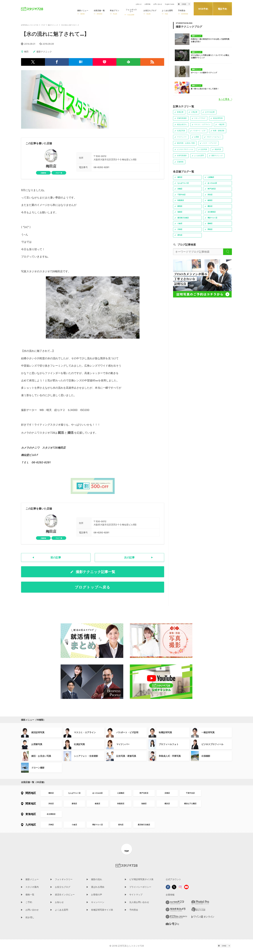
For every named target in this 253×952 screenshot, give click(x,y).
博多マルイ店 (97, 824)
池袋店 (144, 803)
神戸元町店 (144, 793)
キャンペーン (97, 902)
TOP (126, 851)
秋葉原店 (120, 803)
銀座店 (97, 803)
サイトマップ (135, 894)
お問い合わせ (157, 4)
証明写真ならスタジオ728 (29, 25)
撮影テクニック (53, 25)
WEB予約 (203, 8)
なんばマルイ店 (74, 793)
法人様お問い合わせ (139, 902)
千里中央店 (190, 793)
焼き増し (29, 917)
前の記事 (56, 557)
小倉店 (74, 824)
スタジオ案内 (32, 887)
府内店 (120, 824)
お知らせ (139, 4)
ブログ (43, 25)
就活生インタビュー (65, 894)
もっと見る (223, 99)
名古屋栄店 (51, 814)
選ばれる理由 (97, 887)
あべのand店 (97, 793)
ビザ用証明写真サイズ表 (141, 879)
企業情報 (147, 4)
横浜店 (167, 803)
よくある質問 (61, 910)
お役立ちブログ (62, 887)
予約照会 (133, 910)
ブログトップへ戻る (92, 587)
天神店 (51, 824)
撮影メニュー (32, 879)
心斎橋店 (120, 793)
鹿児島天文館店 (144, 824)
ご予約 (28, 902)
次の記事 (129, 557)
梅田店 (51, 166)
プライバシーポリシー (140, 887)
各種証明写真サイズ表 (102, 910)
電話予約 (222, 8)
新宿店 (74, 803)
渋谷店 (51, 803)
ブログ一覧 (58, 173)
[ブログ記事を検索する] (227, 251)
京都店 (167, 793)
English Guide (169, 4)
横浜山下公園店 (190, 803)
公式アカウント (173, 879)
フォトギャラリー (63, 879)
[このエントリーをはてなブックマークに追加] (81, 62)
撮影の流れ (96, 879)
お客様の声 (96, 894)
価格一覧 (29, 894)
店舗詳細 (43, 173)
